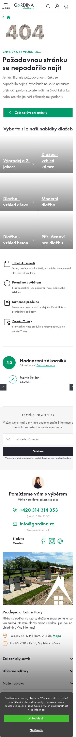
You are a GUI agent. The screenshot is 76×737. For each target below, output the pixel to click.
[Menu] (6, 6)
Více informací (36, 709)
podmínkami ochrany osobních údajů (53, 458)
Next (73, 387)
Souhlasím (38, 718)
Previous (3, 387)
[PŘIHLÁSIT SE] (38, 451)
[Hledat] (48, 6)
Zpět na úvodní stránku (31, 112)
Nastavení (36, 730)
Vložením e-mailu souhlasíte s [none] (38, 458)
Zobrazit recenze (45, 365)
